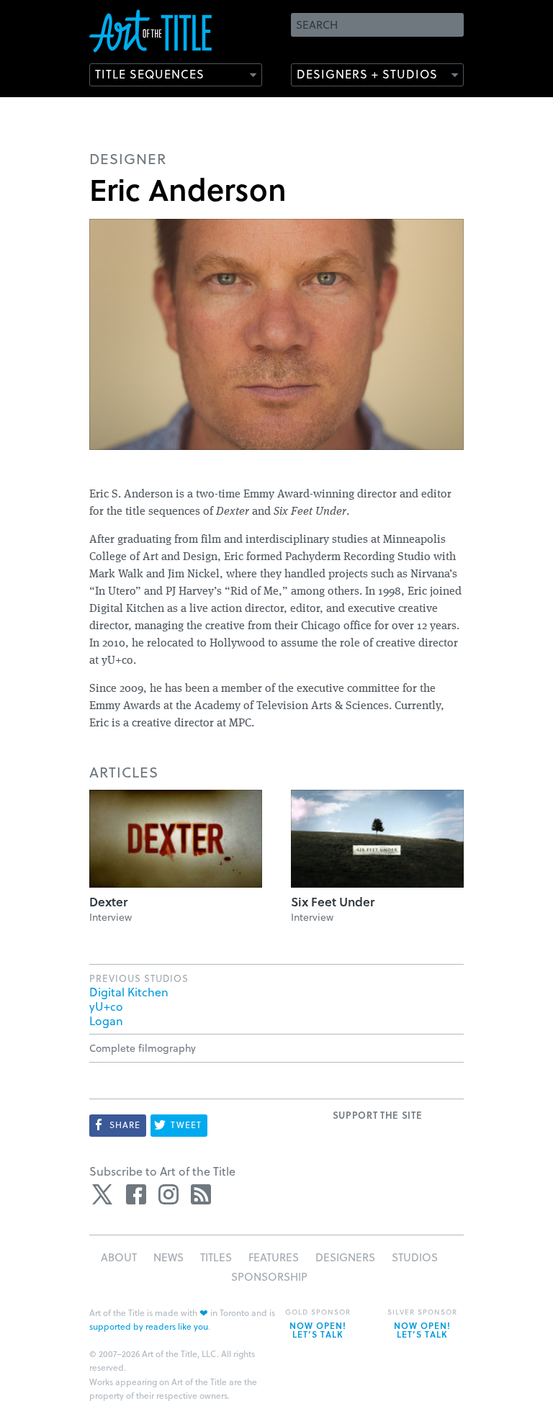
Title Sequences (149, 74)
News (168, 1257)
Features (273, 1257)
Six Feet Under (332, 902)
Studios (415, 1257)
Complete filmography (142, 1047)
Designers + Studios (367, 74)
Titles (216, 1257)
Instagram (168, 1194)
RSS (200, 1194)
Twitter (104, 1194)
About (119, 1257)
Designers (345, 1257)
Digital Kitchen (128, 991)
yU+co (106, 1006)
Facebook (136, 1194)
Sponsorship (269, 1276)
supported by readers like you (148, 1326)
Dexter (108, 902)
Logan (106, 1020)
